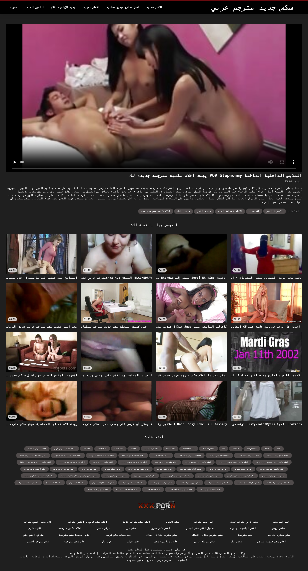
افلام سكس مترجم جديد (103, 462)
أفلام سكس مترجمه (75, 541)
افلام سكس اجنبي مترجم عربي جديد (272, 462)
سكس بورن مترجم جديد (189, 483)
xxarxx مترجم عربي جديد (189, 455)
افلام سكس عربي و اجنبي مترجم (87, 521)
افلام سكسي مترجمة (69, 528)
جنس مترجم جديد (89, 469)
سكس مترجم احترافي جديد (180, 489)
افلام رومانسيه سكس (166, 541)
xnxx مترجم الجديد (37, 449)
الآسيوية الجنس (274, 211)
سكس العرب (172, 521)
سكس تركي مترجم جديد (161, 483)
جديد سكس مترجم (164, 469)
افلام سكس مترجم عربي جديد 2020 (35, 462)
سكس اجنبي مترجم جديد (209, 476)
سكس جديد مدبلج (53, 483)
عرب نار (106, 541)
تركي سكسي (103, 528)
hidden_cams (208, 449)
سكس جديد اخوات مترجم (103, 483)
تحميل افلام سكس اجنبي (200, 528)
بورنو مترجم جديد (218, 469)
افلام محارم (36, 528)
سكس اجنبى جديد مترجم (34, 469)
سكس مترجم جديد (152, 489)
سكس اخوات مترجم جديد (248, 483)
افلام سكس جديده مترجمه (166, 462)
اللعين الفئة (35, 7)
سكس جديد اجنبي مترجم (132, 483)
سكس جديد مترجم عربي (170, 560)
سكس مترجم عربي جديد (98, 489)
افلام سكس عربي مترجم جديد (134, 462)
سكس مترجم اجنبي (38, 541)
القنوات (15, 7)
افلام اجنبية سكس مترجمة (75, 535)
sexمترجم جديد (151, 449)
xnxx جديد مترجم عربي (64, 449)
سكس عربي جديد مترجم (28, 483)
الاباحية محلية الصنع (230, 211)
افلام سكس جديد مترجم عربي (198, 462)
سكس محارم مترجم (279, 535)
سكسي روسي (278, 528)
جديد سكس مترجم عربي (139, 469)
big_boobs (252, 449)
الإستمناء (254, 211)
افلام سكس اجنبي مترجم (38, 521)
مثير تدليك (183, 211)
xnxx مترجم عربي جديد (248, 455)
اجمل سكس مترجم (204, 521)
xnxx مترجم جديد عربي (277, 455)
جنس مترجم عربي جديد (63, 469)
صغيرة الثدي (204, 211)
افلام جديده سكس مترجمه (133, 455)
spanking (118, 449)
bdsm (267, 449)
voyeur (86, 449)
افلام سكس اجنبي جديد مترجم (68, 455)
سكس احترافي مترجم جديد (278, 483)
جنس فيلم (132, 541)
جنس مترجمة (245, 535)
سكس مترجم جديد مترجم (126, 489)
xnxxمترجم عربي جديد (219, 455)
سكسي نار (236, 541)
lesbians (170, 449)
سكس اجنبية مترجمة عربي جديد (38, 476)
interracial (189, 449)
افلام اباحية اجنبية (243, 528)
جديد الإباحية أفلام (63, 7)
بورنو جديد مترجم (243, 469)
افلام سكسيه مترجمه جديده (155, 211)
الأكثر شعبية (154, 7)
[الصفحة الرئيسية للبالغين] (156, 505)
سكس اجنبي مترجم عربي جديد (176, 476)
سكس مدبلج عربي (204, 541)
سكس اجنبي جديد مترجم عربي (241, 476)
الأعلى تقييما (90, 7)
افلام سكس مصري (160, 528)
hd (223, 449)
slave (133, 449)
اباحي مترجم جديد (161, 455)
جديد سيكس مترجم (113, 469)
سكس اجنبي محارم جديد (144, 476)
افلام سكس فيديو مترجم (271, 541)
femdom (236, 449)
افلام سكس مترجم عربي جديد (72, 462)
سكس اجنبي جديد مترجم (273, 476)
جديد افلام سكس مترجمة (190, 469)
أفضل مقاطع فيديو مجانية (123, 7)
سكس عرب (131, 528)
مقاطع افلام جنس (33, 535)
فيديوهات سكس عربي (118, 535)
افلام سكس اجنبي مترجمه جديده (233, 462)
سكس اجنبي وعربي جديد (115, 476)
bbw (278, 449)
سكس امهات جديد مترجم (218, 483)
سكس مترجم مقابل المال (207, 535)
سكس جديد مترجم (76, 483)
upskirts (102, 449)
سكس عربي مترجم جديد (210, 489)
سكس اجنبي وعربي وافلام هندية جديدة (79, 476)
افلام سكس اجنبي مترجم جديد (33, 455)
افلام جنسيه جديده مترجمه (101, 455)
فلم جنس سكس (281, 521)
